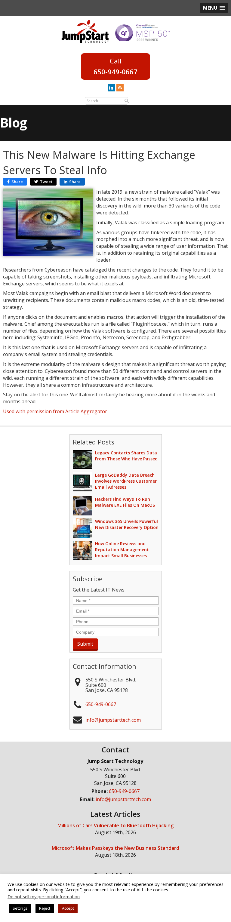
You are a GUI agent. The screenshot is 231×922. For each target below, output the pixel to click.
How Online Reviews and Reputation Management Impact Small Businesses (122, 549)
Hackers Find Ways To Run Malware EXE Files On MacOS (125, 502)
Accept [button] (68, 908)
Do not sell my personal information (44, 896)
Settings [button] (20, 908)
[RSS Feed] (120, 87)
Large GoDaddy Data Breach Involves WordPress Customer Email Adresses (126, 481)
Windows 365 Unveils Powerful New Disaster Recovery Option (127, 524)
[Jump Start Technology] (85, 31)
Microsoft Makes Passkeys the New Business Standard (115, 848)
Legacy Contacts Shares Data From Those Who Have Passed (126, 456)
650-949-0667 (115, 71)
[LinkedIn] (111, 87)
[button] (214, 8)
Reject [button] (44, 908)
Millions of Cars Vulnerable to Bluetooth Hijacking (115, 825)
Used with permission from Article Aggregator (55, 411)
